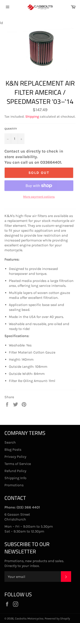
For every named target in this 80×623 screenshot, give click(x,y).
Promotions (14, 485)
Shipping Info (15, 478)
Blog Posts (12, 449)
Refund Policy (15, 471)
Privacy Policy (15, 456)
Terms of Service (17, 464)
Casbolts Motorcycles (29, 618)
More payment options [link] (39, 197)
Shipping (32, 117)
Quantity (10, 128)
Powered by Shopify (57, 618)
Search (10, 442)
